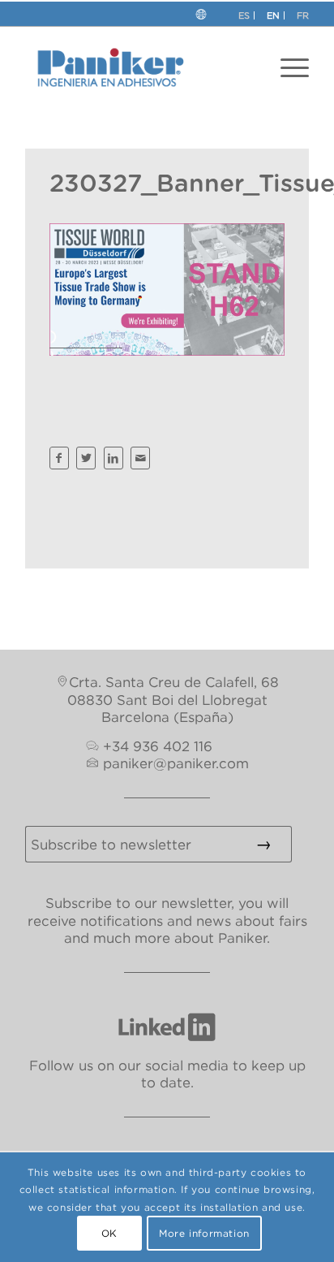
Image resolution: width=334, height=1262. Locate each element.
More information (204, 1233)
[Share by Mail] (140, 458)
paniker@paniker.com (176, 763)
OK (109, 1233)
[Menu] (294, 67)
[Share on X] (86, 458)
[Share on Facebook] (59, 458)
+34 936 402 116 (157, 746)
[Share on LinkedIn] (113, 458)
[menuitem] (294, 67)
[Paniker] (138, 67)
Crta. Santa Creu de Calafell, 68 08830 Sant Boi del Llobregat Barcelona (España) (173, 699)
